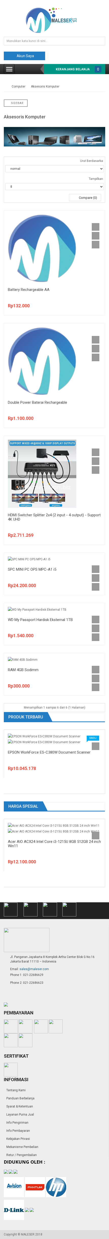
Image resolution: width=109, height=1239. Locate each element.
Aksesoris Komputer (45, 86)
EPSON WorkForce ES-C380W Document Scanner (49, 752)
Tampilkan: (96, 179)
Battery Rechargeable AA (28, 289)
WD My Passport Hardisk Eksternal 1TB (40, 619)
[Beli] (95, 227)
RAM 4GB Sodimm (23, 670)
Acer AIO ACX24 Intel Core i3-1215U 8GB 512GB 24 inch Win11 (54, 843)
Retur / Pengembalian (21, 1155)
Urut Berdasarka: (92, 161)
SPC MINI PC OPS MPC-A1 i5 (32, 569)
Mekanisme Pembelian (22, 1147)
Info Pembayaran (18, 1131)
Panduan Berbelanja (20, 1098)
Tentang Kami (16, 1090)
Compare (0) (87, 198)
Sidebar (16, 103)
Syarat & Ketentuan (19, 1106)
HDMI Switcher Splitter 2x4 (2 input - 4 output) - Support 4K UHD (54, 517)
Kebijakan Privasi (18, 1139)
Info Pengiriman (17, 1122)
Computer (18, 86)
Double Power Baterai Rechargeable (37, 402)
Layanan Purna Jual (20, 1114)
